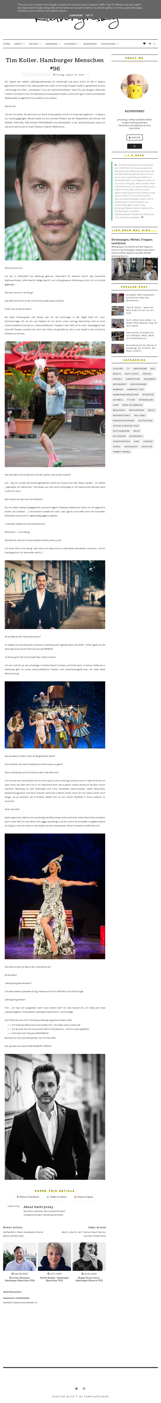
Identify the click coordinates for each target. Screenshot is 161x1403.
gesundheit (120, 384)
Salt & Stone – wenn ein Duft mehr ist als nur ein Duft (140, 310)
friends (117, 379)
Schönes (70, 43)
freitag (147, 374)
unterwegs (131, 447)
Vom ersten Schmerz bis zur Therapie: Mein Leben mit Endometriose (140, 335)
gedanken (149, 379)
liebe (116, 405)
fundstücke (133, 379)
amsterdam (140, 369)
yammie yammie (121, 452)
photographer (121, 431)
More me (135, 137)
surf (136, 441)
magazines (119, 410)
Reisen (33, 43)
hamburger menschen (37, 75)
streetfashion (121, 441)
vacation (147, 447)
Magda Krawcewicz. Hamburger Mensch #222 (89, 1279)
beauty (117, 374)
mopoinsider (136, 410)
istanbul (118, 400)
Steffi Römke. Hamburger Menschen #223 (54, 1279)
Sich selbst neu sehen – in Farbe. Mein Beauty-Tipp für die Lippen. (142, 323)
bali (153, 369)
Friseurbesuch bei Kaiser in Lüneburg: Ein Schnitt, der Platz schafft (141, 348)
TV (128, 369)
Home (7, 43)
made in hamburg (133, 405)
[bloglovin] (144, 43)
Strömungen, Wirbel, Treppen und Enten (132, 241)
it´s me (131, 400)
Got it (89, 15)
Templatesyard (96, 1396)
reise (137, 431)
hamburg (118, 389)
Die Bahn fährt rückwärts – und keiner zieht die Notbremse (141, 298)
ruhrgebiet (136, 436)
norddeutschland (123, 421)
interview (148, 395)
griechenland (138, 384)
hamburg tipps (135, 389)
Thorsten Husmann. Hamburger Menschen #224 (20, 1279)
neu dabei (140, 415)
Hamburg (51, 43)
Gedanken (90, 43)
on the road (145, 421)
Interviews (108, 43)
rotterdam (119, 436)
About (18, 43)
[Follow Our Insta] (134, 146)
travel (117, 447)
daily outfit (132, 374)
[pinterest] (76, 1389)
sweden (148, 441)
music (151, 410)
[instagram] (150, 43)
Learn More (76, 15)
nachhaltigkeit (121, 415)
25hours (118, 369)
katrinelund (146, 400)
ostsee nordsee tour (126, 426)
